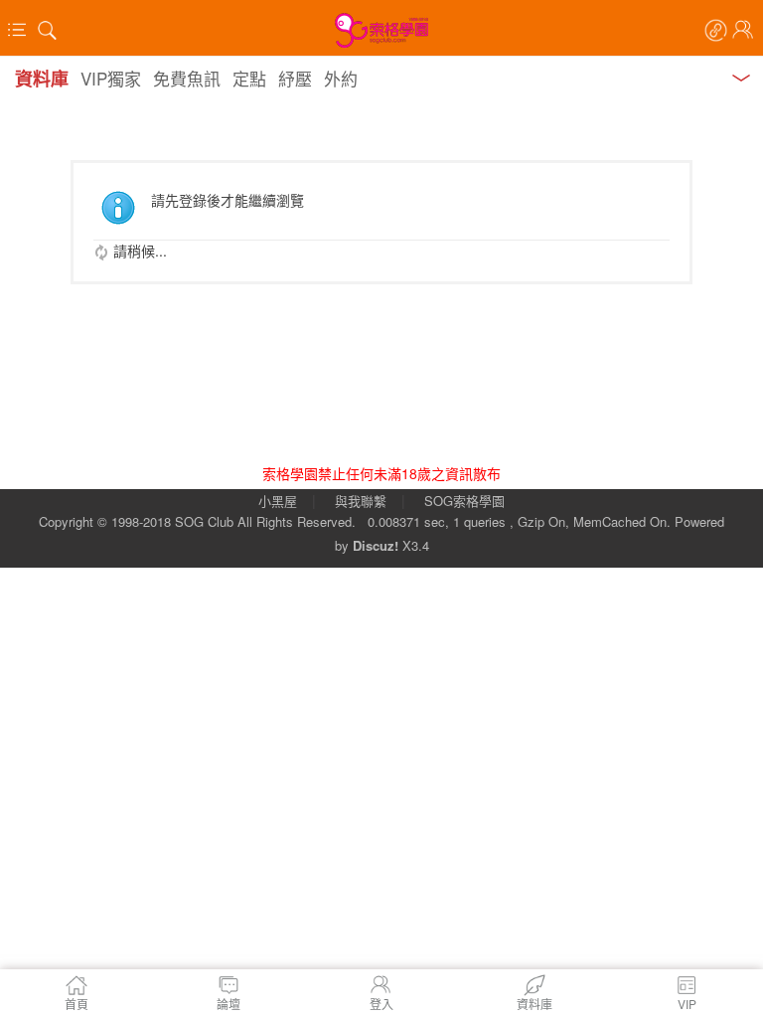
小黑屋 (277, 500)
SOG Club (204, 521)
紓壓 (295, 78)
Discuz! (375, 545)
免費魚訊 (187, 78)
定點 (249, 78)
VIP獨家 (110, 78)
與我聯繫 (360, 500)
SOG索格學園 (464, 500)
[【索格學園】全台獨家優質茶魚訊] (381, 30)
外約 (341, 78)
